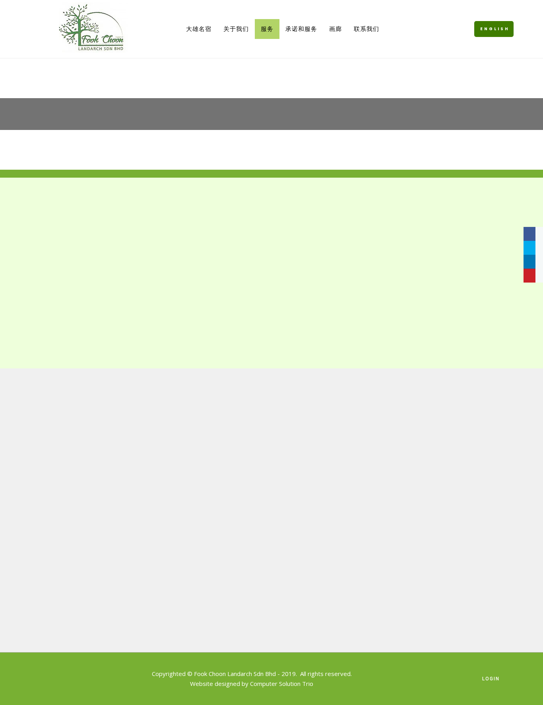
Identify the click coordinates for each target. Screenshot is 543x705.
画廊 (335, 29)
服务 (267, 29)
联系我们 (366, 29)
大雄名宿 (198, 29)
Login (491, 679)
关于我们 (236, 29)
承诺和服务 (301, 29)
